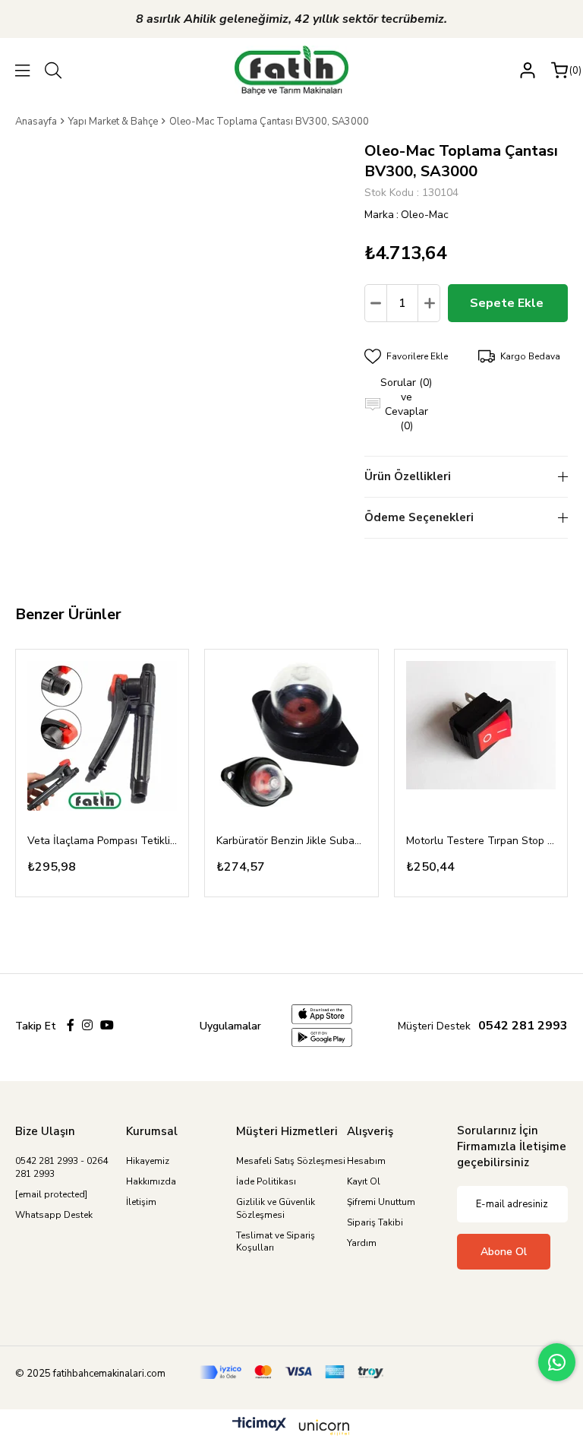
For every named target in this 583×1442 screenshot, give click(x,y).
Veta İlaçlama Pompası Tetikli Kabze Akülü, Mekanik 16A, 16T (102, 840)
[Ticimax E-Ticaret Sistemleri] (291, 1427)
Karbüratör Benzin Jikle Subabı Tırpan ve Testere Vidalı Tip (291, 840)
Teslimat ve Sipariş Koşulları (275, 1241)
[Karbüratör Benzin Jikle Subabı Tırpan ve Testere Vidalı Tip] (291, 736)
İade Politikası (266, 1181)
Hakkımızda (151, 1181)
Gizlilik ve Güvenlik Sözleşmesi (275, 1208)
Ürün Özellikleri (407, 476)
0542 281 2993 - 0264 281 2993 (61, 1167)
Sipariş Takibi (375, 1222)
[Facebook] (70, 1025)
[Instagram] (87, 1025)
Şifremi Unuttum (381, 1202)
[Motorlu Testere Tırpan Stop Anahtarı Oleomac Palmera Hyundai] (481, 736)
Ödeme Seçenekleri (419, 517)
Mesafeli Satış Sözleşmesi (290, 1161)
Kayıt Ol (363, 1181)
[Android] (322, 1037)
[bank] (292, 1372)
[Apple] (322, 1013)
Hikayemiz (147, 1161)
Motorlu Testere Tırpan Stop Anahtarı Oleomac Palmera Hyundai (481, 840)
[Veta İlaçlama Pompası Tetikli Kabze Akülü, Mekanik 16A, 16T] (102, 736)
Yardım (362, 1243)
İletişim (141, 1202)
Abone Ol (504, 1251)
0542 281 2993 (523, 1025)
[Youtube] (107, 1025)
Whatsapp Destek (54, 1215)
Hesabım (366, 1161)
